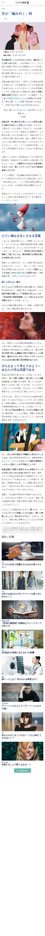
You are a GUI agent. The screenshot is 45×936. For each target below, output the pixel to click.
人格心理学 (5, 703)
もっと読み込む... (22, 771)
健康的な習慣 (5, 621)
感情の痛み (21, 273)
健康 (3, 677)
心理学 (3, 8)
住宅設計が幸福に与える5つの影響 (18, 652)
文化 (3, 562)
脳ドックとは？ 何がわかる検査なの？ (20, 679)
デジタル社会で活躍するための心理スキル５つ (21, 565)
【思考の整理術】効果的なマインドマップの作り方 (21, 624)
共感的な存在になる (15, 98)
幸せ (3, 650)
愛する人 (20, 248)
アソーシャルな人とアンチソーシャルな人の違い (21, 707)
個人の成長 (5, 762)
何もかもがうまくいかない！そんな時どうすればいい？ (21, 736)
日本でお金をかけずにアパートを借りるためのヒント (21, 595)
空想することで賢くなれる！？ (16, 764)
